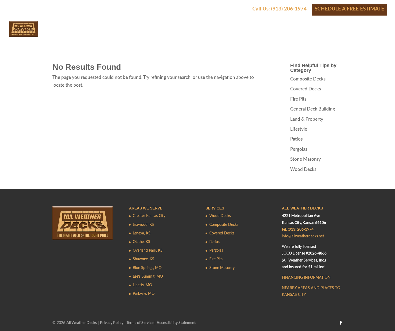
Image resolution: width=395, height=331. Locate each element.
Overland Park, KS (148, 250)
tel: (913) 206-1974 (298, 229)
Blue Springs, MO (147, 268)
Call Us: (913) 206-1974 (279, 9)
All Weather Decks (81, 323)
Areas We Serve (165, 34)
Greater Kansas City (149, 216)
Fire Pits (298, 99)
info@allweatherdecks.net (303, 236)
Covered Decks (305, 89)
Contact (357, 34)
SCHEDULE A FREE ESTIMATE (349, 9)
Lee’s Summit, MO (148, 276)
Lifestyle (298, 129)
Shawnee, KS (143, 259)
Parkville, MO (144, 294)
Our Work (208, 34)
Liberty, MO (142, 285)
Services (125, 34)
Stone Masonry (305, 159)
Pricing (241, 34)
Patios (296, 139)
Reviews (296, 34)
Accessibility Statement (176, 323)
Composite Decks (307, 79)
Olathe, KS (141, 242)
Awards (271, 34)
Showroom (326, 34)
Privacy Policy (111, 323)
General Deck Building (312, 109)
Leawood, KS (143, 225)
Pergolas (298, 149)
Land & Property (306, 119)
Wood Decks (303, 169)
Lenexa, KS (141, 233)
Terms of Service (140, 323)
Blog (380, 34)
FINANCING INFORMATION (306, 277)
